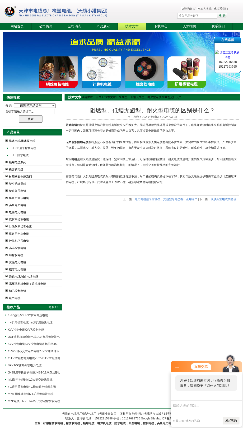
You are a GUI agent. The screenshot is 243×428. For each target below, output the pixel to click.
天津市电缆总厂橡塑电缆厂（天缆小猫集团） (63, 12)
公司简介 (45, 26)
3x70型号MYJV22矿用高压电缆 (28, 315)
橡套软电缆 (16, 169)
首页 (98, 97)
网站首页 (17, 26)
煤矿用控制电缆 (19, 219)
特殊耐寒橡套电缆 (20, 226)
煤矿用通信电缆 (19, 198)
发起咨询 (231, 420)
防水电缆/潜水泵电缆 (22, 141)
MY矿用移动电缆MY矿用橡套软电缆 (30, 394)
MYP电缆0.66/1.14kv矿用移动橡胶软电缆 (34, 401)
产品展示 (103, 26)
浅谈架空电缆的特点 (223, 199)
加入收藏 (206, 8)
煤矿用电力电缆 (19, 233)
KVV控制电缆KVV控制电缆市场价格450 (33, 344)
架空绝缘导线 (17, 183)
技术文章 (132, 26)
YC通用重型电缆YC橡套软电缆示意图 (32, 386)
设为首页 (190, 8)
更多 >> (53, 307)
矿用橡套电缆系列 (20, 176)
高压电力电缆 (17, 205)
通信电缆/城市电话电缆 (23, 276)
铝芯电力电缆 (17, 269)
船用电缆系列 (17, 162)
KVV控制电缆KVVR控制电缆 (26, 329)
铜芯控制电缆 (17, 291)
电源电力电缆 (17, 212)
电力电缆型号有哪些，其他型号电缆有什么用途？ (166, 199)
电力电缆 (14, 298)
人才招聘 (189, 26)
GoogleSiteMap (151, 418)
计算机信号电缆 (19, 241)
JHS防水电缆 (20, 155)
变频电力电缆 (17, 262)
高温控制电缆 (17, 248)
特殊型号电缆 (17, 191)
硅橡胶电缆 (16, 255)
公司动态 (74, 26)
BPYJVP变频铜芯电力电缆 (25, 365)
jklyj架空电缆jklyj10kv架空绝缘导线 (30, 379)
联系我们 (222, 8)
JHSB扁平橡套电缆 (24, 148)
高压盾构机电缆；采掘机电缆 (27, 283)
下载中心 (160, 26)
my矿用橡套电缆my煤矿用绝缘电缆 (30, 322)
